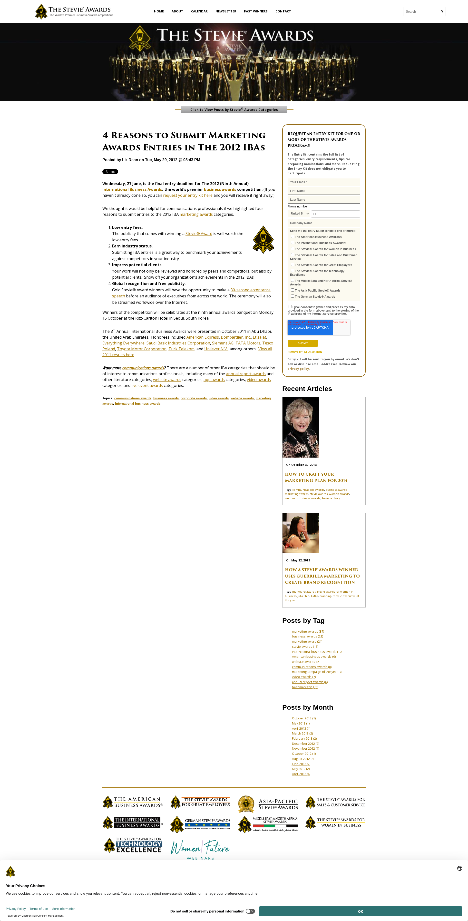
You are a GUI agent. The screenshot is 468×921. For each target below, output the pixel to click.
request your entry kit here (188, 195)
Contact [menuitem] (283, 11)
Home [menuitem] (159, 11)
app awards (214, 379)
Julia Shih (303, 596)
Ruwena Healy (331, 498)
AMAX (314, 596)
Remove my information (305, 351)
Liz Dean (130, 160)
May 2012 (301, 768)
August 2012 (303, 758)
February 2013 (304, 738)
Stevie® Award (198, 233)
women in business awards (302, 498)
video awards (259, 379)
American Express (202, 337)
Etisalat (259, 337)
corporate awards (194, 398)
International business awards (137, 403)
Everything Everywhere (123, 343)
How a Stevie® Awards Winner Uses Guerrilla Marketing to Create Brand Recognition (322, 576)
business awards (220, 189)
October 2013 (304, 718)
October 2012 (304, 753)
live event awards (147, 385)
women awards (339, 494)
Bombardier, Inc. (236, 337)
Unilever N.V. (216, 349)
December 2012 (305, 743)
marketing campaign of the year (317, 671)
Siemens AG (223, 343)
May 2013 (301, 723)
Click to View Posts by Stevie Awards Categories (234, 109)
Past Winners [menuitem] (256, 11)
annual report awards (246, 373)
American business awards (314, 656)
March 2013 (302, 733)
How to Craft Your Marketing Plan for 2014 (316, 477)
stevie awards (319, 494)
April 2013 (301, 728)
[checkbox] (324, 266)
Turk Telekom (181, 349)
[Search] (442, 11)
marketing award (307, 641)
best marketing (305, 687)
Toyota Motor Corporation (141, 349)
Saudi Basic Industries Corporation (178, 343)
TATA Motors (247, 343)
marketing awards (196, 214)
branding (325, 596)
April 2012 (301, 774)
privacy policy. (299, 369)
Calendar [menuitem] (199, 11)
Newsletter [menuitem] (225, 11)
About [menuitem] (177, 11)
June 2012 (301, 764)
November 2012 (305, 748)
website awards (167, 379)
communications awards (143, 368)
